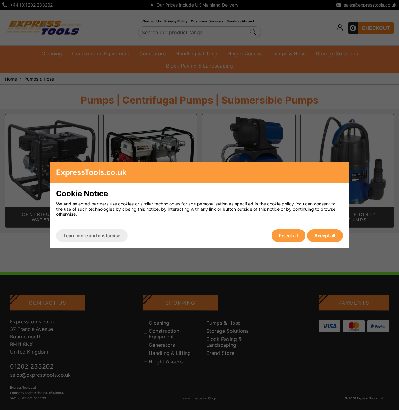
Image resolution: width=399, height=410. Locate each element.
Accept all (325, 235)
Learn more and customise (92, 235)
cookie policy (280, 203)
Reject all (288, 235)
